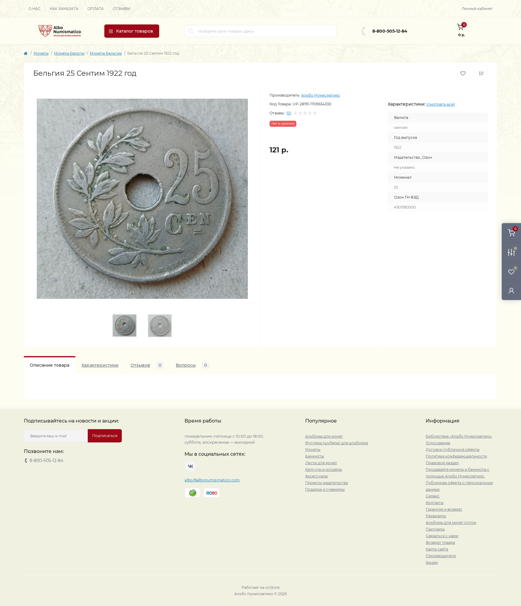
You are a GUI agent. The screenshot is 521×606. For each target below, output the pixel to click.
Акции (432, 562)
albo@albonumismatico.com (212, 480)
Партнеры (435, 529)
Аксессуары (316, 476)
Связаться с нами (442, 536)
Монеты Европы (69, 53)
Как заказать (64, 8)
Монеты (41, 53)
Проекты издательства (326, 482)
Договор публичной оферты (452, 449)
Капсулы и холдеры (323, 469)
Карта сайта (437, 549)
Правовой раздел (442, 463)
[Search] (191, 31)
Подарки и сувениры (325, 489)
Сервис (433, 496)
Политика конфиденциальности (456, 456)
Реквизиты (436, 516)
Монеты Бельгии (106, 53)
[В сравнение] (481, 73)
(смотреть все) (440, 104)
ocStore (272, 587)
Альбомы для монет (324, 436)
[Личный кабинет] (511, 290)
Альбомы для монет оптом (451, 522)
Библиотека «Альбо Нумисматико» (459, 436)
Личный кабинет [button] (477, 8)
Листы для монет (321, 463)
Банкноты (314, 456)
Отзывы (121, 8)
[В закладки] (463, 73)
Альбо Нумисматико (320, 95)
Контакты (435, 502)
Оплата (95, 8)
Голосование (438, 443)
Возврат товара (440, 542)
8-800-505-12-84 (389, 31)
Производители (441, 555)
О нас (34, 8)
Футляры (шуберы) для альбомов (336, 443)
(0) (288, 113)
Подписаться (104, 435)
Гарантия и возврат (444, 509)
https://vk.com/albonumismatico (191, 466)
